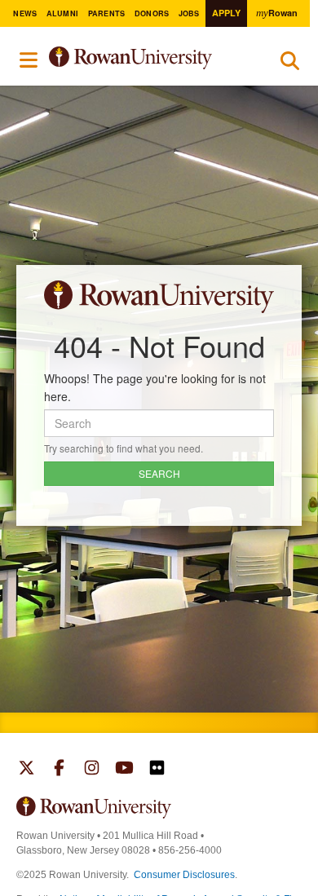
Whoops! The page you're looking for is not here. (155, 387)
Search (289, 64)
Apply (226, 13)
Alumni (62, 13)
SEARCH (159, 473)
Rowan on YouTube (124, 769)
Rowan (276, 13)
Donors (152, 13)
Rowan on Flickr (157, 769)
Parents (107, 13)
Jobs (189, 13)
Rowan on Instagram (92, 769)
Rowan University (149, 58)
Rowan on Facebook (59, 769)
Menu (29, 60)
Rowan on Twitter (26, 769)
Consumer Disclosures (184, 875)
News (25, 13)
